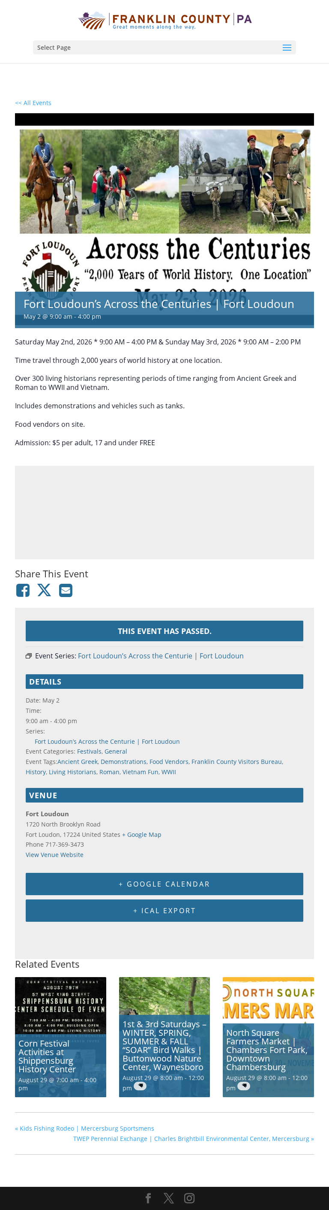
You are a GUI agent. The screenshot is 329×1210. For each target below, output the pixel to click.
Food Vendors (169, 761)
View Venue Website (55, 855)
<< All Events (33, 103)
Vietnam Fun (141, 772)
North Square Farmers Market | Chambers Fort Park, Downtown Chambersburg (267, 1050)
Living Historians (72, 772)
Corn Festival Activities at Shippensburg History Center (47, 1056)
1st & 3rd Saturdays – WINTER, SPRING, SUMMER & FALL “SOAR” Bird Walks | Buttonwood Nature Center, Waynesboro (164, 1045)
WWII (169, 772)
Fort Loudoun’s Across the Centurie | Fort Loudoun (107, 741)
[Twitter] (44, 590)
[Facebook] (24, 590)
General (116, 751)
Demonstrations (124, 761)
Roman (109, 772)
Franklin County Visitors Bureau (236, 761)
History (36, 772)
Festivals (89, 751)
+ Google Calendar (164, 884)
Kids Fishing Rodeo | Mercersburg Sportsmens (84, 1128)
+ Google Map (142, 834)
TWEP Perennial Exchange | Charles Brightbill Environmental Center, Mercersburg (193, 1139)
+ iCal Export (164, 910)
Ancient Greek (77, 761)
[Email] (66, 590)
